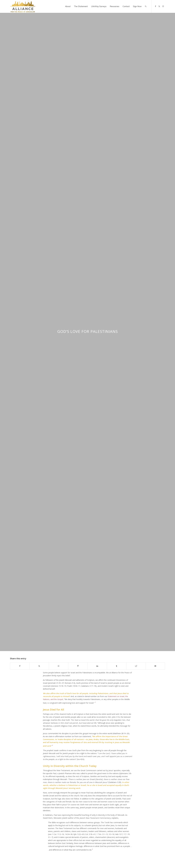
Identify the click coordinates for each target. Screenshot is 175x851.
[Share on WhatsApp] (58, 665)
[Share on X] (39, 665)
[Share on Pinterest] (78, 665)
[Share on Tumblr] (116, 665)
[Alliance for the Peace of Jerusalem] (23, 6)
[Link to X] (159, 6)
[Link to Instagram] (163, 6)
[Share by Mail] (155, 665)
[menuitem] (67, 6)
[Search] (145, 6)
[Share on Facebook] (19, 665)
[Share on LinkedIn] (97, 665)
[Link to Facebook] (155, 6)
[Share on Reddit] (136, 665)
